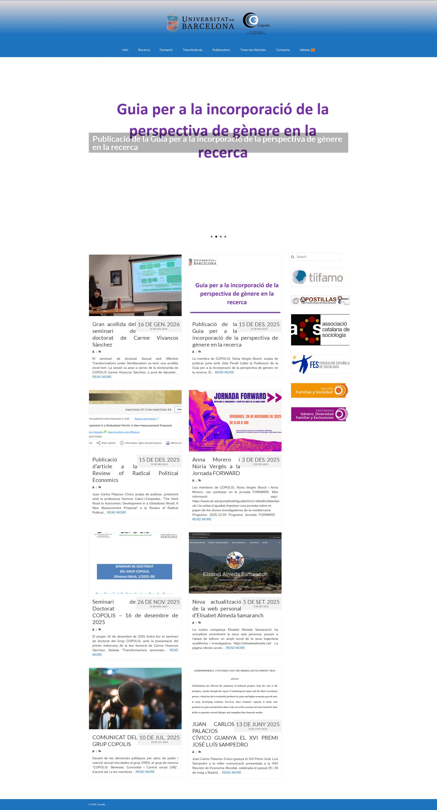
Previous (85, 152)
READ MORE (102, 377)
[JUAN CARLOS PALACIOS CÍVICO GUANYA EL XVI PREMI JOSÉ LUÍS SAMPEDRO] (235, 692)
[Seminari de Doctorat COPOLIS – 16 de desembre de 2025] (135, 563)
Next (352, 152)
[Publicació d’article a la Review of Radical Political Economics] (135, 420)
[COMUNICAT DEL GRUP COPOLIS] (135, 698)
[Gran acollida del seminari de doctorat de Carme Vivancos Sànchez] (135, 285)
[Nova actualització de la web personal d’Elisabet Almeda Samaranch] (235, 563)
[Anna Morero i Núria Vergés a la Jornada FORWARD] (235, 420)
